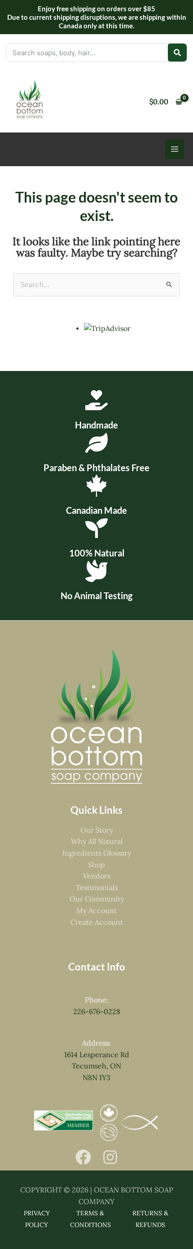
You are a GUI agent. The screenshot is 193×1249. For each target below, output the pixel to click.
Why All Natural (97, 841)
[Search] (177, 53)
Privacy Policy (37, 1219)
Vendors (96, 875)
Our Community (97, 898)
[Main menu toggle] (174, 149)
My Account (96, 910)
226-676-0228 (96, 1011)
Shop (96, 864)
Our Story (96, 829)
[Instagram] (110, 1157)
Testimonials (97, 887)
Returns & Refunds (150, 1219)
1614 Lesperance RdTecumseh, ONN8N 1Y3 (96, 1066)
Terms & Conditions (90, 1219)
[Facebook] (83, 1157)
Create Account (96, 922)
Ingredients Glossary (96, 852)
